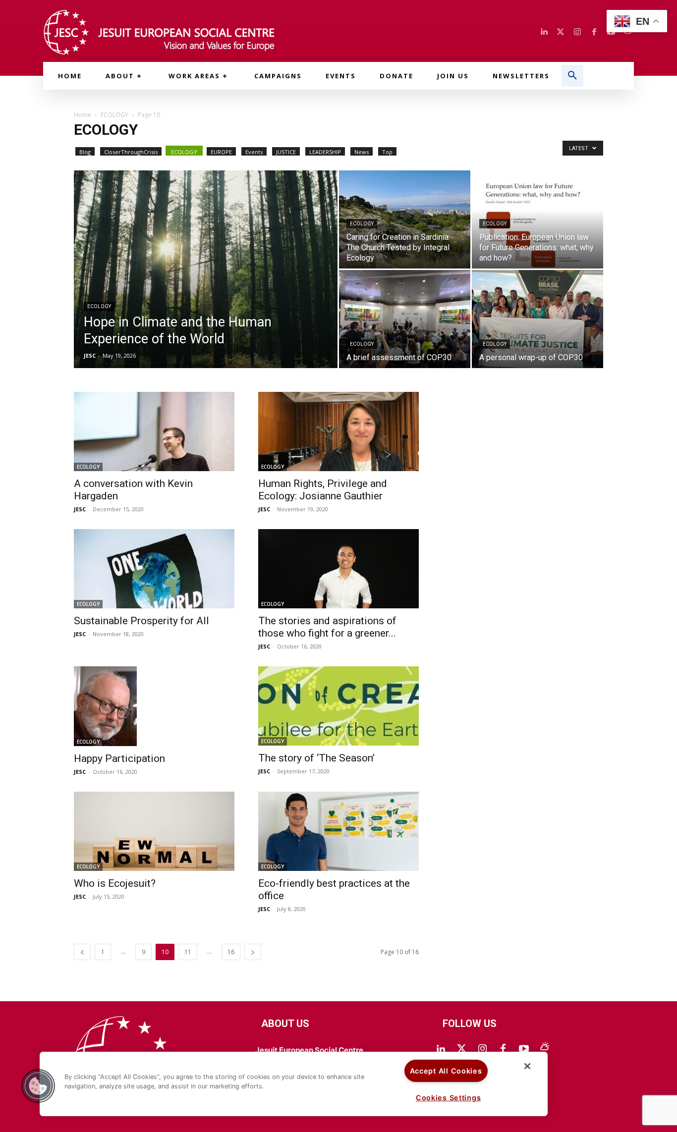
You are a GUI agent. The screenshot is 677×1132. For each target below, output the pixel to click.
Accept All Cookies (446, 1071)
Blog (85, 152)
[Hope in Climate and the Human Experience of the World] (206, 284)
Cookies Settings (448, 1097)
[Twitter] (560, 32)
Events (254, 152)
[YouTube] (524, 1049)
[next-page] (252, 952)
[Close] (527, 1066)
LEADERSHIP (325, 152)
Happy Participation (119, 758)
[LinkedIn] (441, 1049)
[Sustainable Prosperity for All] (154, 568)
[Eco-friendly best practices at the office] (338, 831)
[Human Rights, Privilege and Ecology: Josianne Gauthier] (338, 431)
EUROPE (221, 152)
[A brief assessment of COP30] (404, 319)
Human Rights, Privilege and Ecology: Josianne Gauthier (322, 490)
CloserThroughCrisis (131, 152)
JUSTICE (286, 152)
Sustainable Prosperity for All (141, 621)
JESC (90, 355)
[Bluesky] (545, 1049)
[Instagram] (577, 32)
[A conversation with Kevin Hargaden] (154, 431)
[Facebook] (594, 32)
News (361, 152)
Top (387, 152)
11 (187, 952)
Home (82, 114)
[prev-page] (82, 952)
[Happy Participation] (154, 706)
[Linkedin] (544, 32)
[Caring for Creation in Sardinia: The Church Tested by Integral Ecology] (404, 219)
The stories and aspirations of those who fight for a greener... (327, 627)
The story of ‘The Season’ (316, 758)
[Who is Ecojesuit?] (154, 831)
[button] (572, 76)
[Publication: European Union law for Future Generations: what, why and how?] (537, 219)
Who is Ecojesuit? (115, 883)
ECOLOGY (114, 114)
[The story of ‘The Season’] (338, 706)
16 (230, 952)
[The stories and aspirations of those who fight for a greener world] (338, 568)
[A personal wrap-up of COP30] (537, 319)
